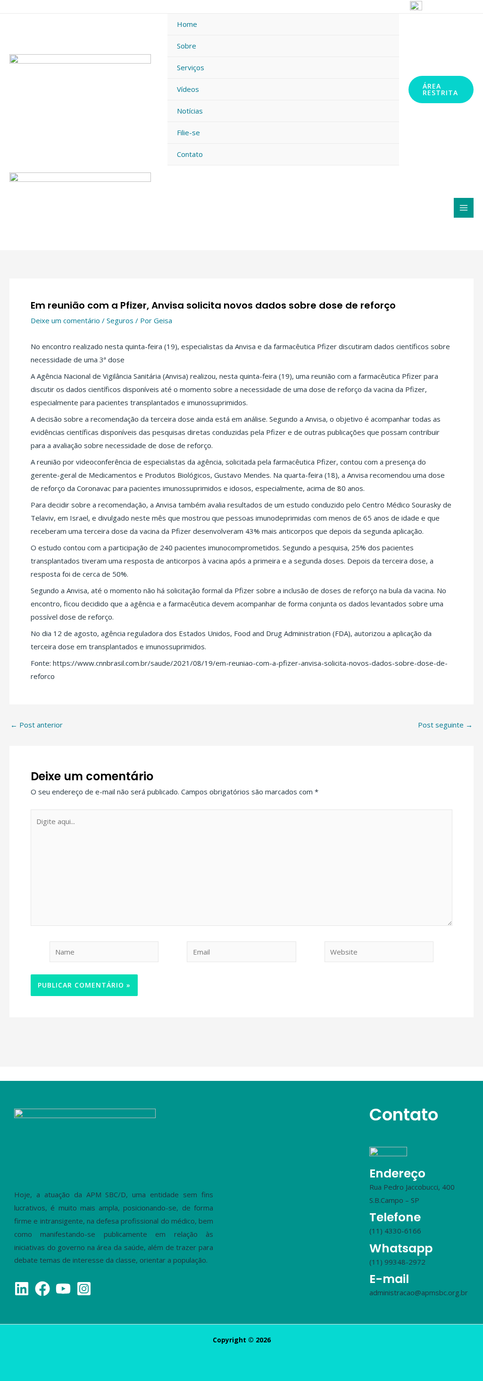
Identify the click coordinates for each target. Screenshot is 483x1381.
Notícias (190, 110)
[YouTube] (394, 7)
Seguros (120, 320)
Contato (190, 154)
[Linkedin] (376, 7)
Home (187, 24)
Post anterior (36, 724)
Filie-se (188, 132)
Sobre (186, 45)
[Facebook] (358, 7)
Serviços (190, 67)
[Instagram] (339, 7)
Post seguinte (445, 724)
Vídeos (188, 89)
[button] (441, 89)
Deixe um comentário (65, 320)
